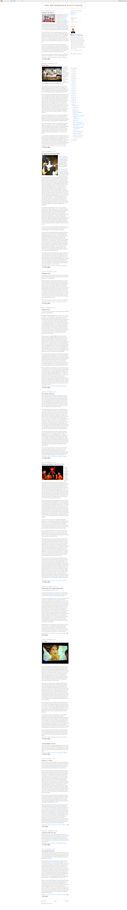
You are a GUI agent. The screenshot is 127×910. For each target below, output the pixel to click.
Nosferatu (56, 802)
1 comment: (63, 633)
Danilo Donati (60, 695)
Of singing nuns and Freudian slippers (51, 153)
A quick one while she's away (49, 832)
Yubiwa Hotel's (62, 315)
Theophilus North (46, 273)
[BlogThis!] (46, 59)
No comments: (64, 57)
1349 (65, 482)
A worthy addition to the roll (48, 743)
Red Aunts (43, 406)
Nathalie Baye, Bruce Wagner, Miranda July (52, 588)
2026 (73, 69)
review (58, 410)
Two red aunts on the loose (48, 394)
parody (48, 351)
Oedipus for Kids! (58, 207)
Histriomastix (44, 748)
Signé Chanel (45, 65)
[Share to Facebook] (48, 59)
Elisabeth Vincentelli (77, 34)
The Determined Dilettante (63, 5)
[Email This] (44, 59)
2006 (73, 104)
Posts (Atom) (49, 903)
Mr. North (45, 283)
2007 (73, 102)
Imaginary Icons (61, 449)
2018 (73, 83)
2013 (73, 92)
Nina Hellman (55, 840)
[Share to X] (47, 59)
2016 (73, 87)
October (74, 109)
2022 (73, 76)
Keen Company (48, 275)
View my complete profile (76, 50)
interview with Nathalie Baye (48, 592)
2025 (73, 71)
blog (56, 525)
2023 (73, 75)
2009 (73, 99)
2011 (73, 95)
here (63, 80)
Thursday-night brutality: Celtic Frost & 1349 (53, 464)
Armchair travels (46, 309)
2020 (73, 80)
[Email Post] (43, 147)
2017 (73, 85)
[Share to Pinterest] (49, 59)
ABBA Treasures (74, 12)
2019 (73, 81)
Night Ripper (66, 838)
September (75, 110)
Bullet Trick (51, 838)
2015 (73, 88)
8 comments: (64, 824)
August (74, 139)
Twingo (58, 348)
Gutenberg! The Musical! (48, 12)
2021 (73, 78)
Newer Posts (44, 901)
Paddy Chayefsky (58, 810)
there (53, 83)
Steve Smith (57, 532)
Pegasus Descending (52, 862)
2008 (73, 100)
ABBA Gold (73, 14)
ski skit (45, 349)
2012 (73, 93)
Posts (73, 19)
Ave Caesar (44, 641)
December (75, 105)
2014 (73, 90)
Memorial (56, 598)
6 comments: (64, 145)
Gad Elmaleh (47, 337)
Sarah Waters (45, 560)
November (75, 107)
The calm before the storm (48, 851)
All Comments (75, 22)
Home (55, 901)
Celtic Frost (61, 500)
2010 (73, 97)
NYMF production (65, 26)
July (74, 140)
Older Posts (67, 901)
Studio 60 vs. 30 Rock (47, 760)
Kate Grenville (50, 569)
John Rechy (63, 257)
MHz (47, 450)
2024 (73, 73)
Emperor (45, 519)
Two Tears (55, 397)
